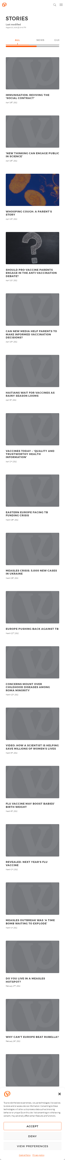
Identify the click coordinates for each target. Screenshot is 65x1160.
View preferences (32, 1146)
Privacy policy (38, 1155)
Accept (32, 1126)
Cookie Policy (25, 1155)
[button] (59, 1094)
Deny (32, 1136)
